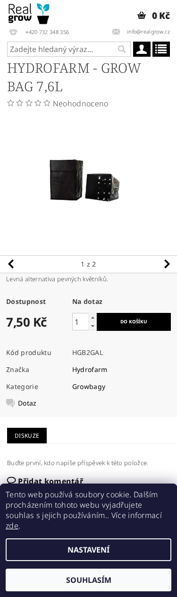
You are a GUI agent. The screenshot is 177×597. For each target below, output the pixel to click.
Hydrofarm (90, 369)
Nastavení (88, 550)
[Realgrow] (29, 12)
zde (12, 525)
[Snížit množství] (92, 325)
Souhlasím (88, 580)
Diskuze (27, 436)
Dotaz (27, 403)
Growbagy (89, 386)
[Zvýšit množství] (92, 317)
